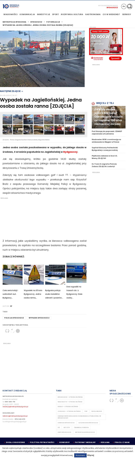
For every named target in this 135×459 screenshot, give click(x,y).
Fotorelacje (53, 22)
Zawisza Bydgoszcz (66, 423)
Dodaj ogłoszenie (15, 442)
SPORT (55, 14)
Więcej (90, 455)
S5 (59, 427)
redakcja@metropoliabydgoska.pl (15, 407)
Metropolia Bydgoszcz (85, 432)
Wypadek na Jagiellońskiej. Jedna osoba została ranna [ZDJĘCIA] (38, 25)
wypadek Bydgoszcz (39, 318)
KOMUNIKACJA (27, 14)
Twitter (13, 331)
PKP (86, 411)
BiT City (67, 427)
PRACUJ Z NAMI (122, 442)
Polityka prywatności (42, 442)
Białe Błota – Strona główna (70, 402)
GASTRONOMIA (93, 14)
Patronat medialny (85, 442)
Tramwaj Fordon (81, 427)
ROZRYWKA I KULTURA (72, 14)
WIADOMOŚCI (10, 14)
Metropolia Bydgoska (11, 6)
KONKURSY (64, 442)
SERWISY (126, 14)
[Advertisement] (43, 217)
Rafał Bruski (96, 411)
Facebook (7, 331)
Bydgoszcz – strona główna (70, 397)
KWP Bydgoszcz (64, 432)
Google (18, 331)
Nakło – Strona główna (68, 407)
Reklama (105, 442)
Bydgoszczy (70, 151)
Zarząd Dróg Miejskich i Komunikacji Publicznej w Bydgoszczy (79, 417)
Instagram (122, 400)
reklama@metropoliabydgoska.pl (15, 416)
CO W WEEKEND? (111, 14)
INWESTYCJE (43, 14)
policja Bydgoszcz (14, 318)
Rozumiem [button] (80, 455)
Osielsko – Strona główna (69, 411)
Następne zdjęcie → (11, 91)
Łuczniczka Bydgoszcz (88, 423)
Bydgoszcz (112, 7)
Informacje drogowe (123, 6)
